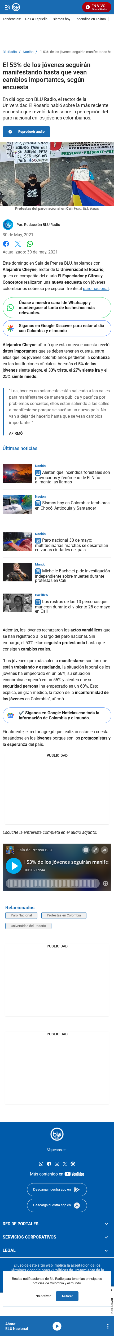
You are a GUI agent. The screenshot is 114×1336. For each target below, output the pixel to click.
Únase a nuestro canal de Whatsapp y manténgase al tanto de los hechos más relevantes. (57, 307)
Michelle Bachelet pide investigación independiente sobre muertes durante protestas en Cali (72, 575)
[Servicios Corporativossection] (106, 1237)
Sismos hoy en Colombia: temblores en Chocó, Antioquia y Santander (72, 506)
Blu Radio (10, 52)
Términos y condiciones (30, 1270)
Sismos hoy (61, 19)
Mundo (40, 564)
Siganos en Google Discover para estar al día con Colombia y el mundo (61, 328)
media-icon (57, 1326)
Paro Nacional (21, 915)
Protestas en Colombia (64, 915)
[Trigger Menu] (7, 7)
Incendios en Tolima (91, 19)
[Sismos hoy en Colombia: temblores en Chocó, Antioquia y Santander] (17, 504)
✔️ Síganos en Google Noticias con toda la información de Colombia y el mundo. (59, 715)
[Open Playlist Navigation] (108, 1326)
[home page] (57, 1134)
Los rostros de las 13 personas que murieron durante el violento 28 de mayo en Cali (72, 606)
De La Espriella (36, 19)
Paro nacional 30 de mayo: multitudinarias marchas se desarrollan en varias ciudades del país (71, 545)
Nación (28, 52)
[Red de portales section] (106, 1224)
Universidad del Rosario (28, 926)
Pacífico (41, 595)
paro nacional (96, 288)
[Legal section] (106, 1250)
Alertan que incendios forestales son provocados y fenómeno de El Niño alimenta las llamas (72, 477)
